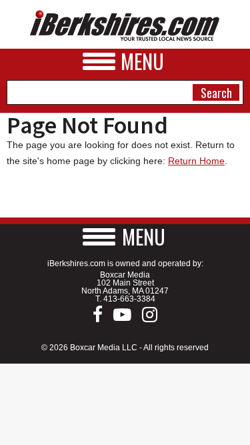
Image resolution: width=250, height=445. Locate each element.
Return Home (196, 160)
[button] (125, 236)
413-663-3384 (129, 299)
